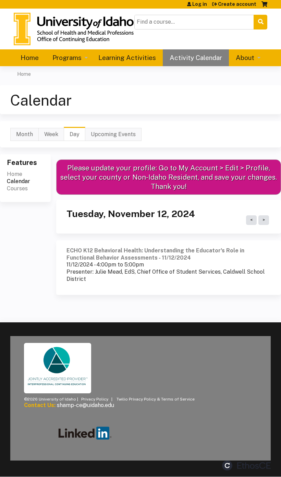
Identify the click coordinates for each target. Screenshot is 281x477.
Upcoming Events (113, 134)
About (245, 57)
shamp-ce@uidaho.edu (85, 405)
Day (77, 136)
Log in (199, 4)
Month (24, 134)
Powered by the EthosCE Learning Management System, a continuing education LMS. (246, 465)
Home (30, 57)
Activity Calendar (196, 57)
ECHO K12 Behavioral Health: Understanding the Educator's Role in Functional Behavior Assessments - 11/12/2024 (155, 254)
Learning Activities (127, 57)
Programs (67, 57)
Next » (263, 220)
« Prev (251, 220)
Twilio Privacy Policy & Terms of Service (156, 399)
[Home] (74, 29)
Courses (17, 188)
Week (51, 134)
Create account (237, 4)
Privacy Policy (94, 399)
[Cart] (264, 7)
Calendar (18, 181)
